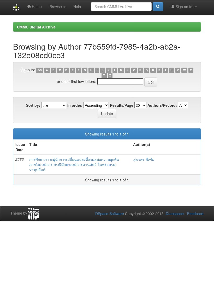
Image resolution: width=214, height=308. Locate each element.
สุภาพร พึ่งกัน (143, 159)
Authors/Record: (162, 105)
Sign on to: (184, 6)
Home (36, 6)
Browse (56, 6)
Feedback (195, 213)
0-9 (40, 70)
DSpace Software (109, 213)
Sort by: (33, 105)
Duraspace (175, 213)
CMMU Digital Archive (36, 26)
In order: (74, 105)
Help (77, 6)
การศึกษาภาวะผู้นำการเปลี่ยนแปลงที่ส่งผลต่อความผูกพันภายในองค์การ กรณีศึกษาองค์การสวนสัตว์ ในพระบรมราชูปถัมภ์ (74, 164)
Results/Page (121, 105)
